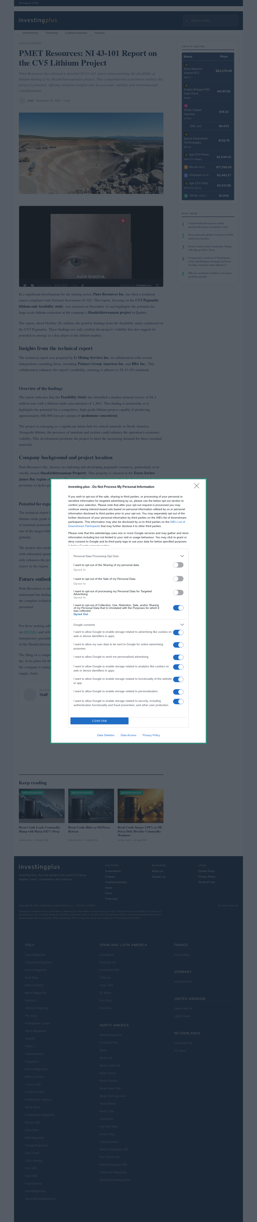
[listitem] (128, 556)
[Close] (198, 487)
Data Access (128, 735)
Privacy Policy (151, 735)
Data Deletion (105, 735)
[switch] (178, 565)
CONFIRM (99, 720)
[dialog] (128, 611)
